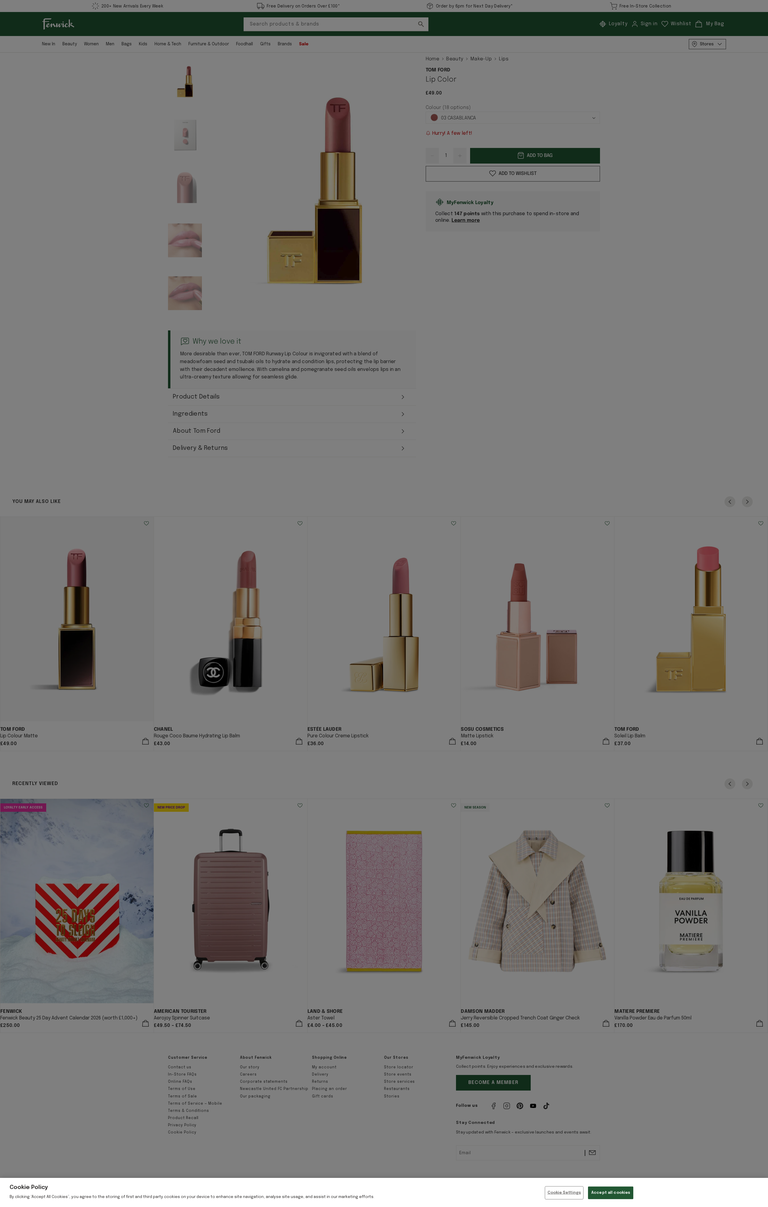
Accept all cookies (610, 1193)
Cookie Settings (564, 1193)
